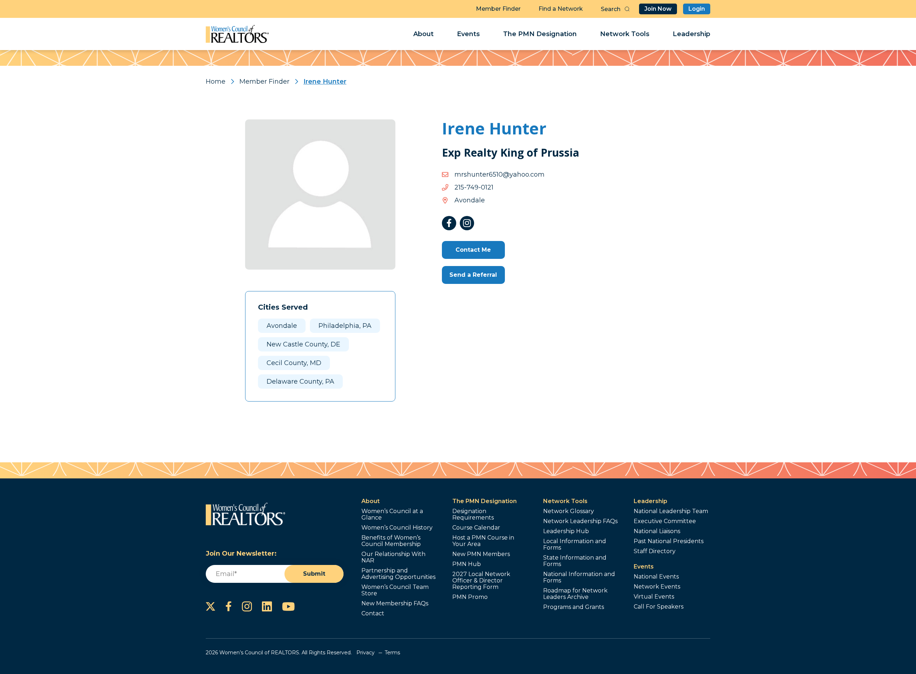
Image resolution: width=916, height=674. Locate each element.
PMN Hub (466, 564)
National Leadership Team (671, 511)
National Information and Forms (579, 577)
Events (468, 34)
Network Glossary (568, 511)
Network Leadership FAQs (580, 521)
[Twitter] (210, 606)
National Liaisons (657, 531)
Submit (314, 573)
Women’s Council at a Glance (392, 514)
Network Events (657, 587)
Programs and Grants (573, 607)
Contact (372, 613)
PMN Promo (470, 597)
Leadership (691, 34)
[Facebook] (449, 223)
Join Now (658, 8)
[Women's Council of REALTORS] (237, 34)
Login (696, 8)
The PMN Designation (540, 34)
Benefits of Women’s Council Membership (391, 541)
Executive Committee (665, 521)
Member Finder (498, 8)
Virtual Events (654, 597)
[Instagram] (467, 223)
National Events (656, 577)
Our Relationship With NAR (393, 557)
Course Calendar (476, 528)
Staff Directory (655, 551)
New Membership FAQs (394, 603)
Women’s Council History (397, 528)
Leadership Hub (566, 531)
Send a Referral (473, 274)
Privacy (365, 652)
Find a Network (561, 8)
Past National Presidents (668, 541)
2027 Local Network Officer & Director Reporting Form (481, 580)
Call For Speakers (658, 607)
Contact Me (473, 249)
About (423, 34)
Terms (392, 652)
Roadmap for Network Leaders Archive (575, 593)
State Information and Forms (574, 561)
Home (215, 81)
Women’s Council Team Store (395, 590)
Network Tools (624, 34)
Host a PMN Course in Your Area (483, 541)
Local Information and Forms (574, 544)
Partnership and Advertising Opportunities (398, 573)
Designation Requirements (473, 514)
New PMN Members (481, 554)
